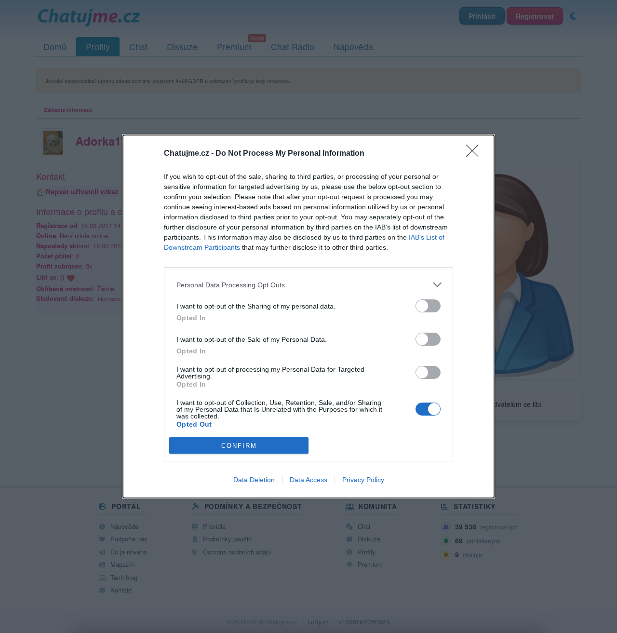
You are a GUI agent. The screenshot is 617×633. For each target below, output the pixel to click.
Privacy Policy (363, 480)
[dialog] (308, 316)
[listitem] (308, 285)
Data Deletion (254, 480)
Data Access (308, 480)
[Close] (475, 154)
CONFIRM (239, 445)
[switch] (428, 305)
